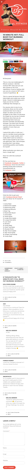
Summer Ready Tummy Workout (9, 270)
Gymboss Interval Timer (14, 197)
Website (5, 460)
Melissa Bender (11, 330)
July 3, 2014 (8, 260)
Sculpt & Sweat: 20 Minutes (18, 269)
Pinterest (8, 164)
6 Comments (8, 262)
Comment (6, 431)
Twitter (21, 163)
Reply (6, 299)
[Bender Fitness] (14, 17)
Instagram (15, 163)
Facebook (8, 163)
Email (4, 454)
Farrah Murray (8, 360)
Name (5, 448)
